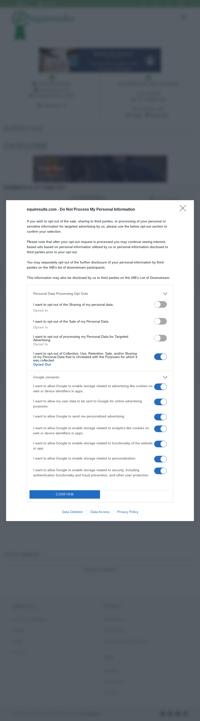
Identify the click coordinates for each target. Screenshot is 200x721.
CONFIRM (65, 494)
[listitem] (100, 293)
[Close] (184, 209)
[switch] (160, 304)
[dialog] (100, 360)
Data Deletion (72, 512)
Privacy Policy (127, 512)
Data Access (100, 512)
